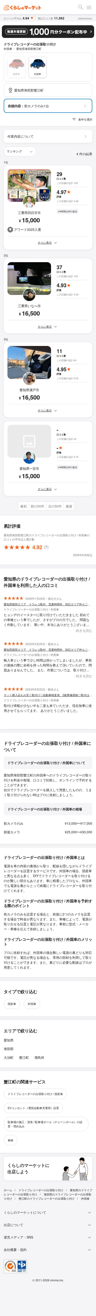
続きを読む (84, 630)
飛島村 (39, 1057)
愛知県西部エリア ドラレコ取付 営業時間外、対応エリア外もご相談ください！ (48, 604)
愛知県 (9, 1040)
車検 (10, 1140)
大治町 (9, 1057)
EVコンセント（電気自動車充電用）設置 (33, 1108)
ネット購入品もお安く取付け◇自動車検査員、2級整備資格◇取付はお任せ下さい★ (48, 695)
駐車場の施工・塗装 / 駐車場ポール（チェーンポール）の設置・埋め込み (45, 1124)
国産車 (12, 1004)
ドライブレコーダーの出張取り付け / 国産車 (35, 1094)
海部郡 (9, 1048)
